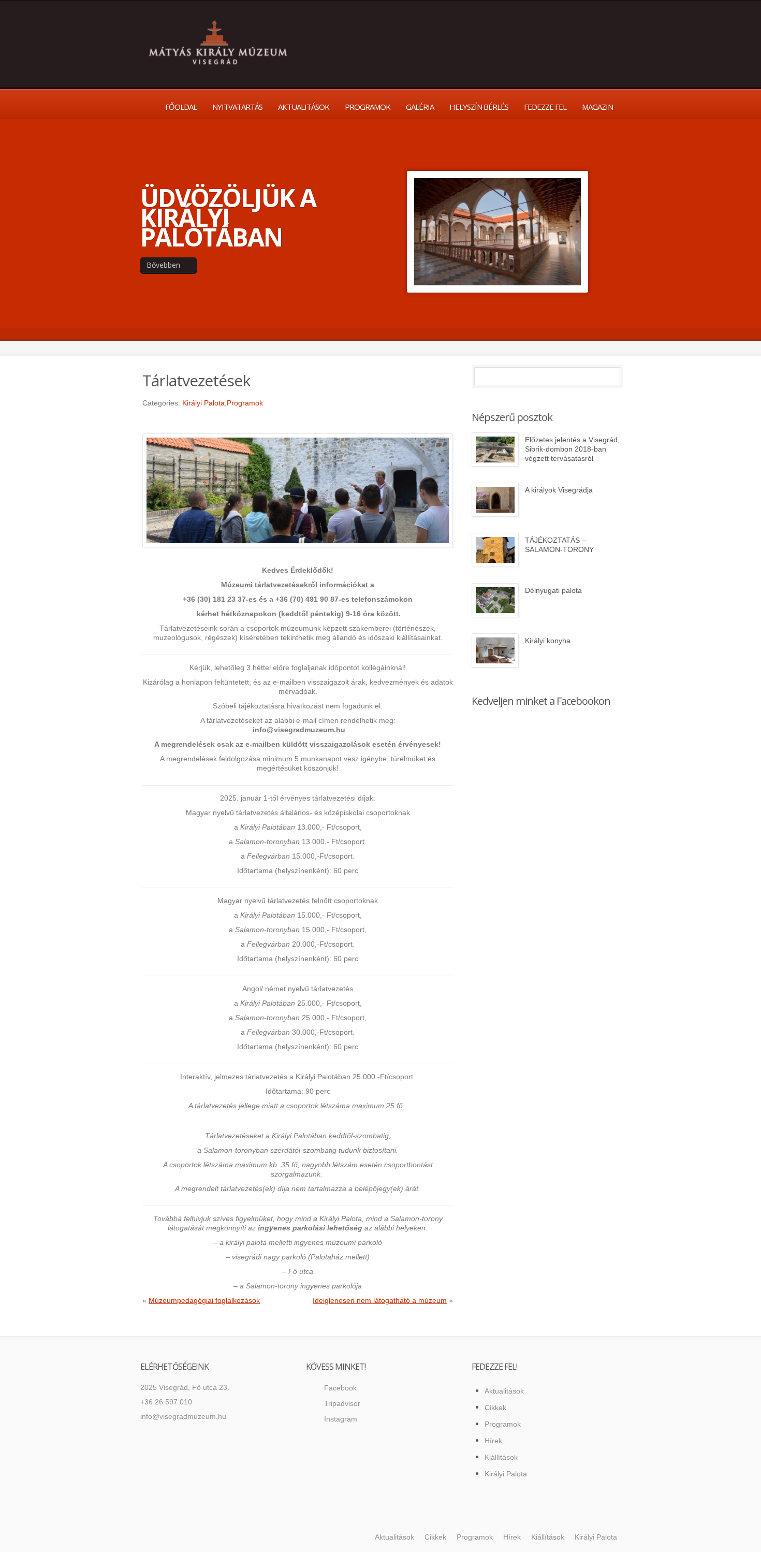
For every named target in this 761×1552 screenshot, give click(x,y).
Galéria (420, 106)
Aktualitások (303, 106)
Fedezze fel (545, 106)
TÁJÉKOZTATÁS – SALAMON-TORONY (559, 545)
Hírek (493, 1441)
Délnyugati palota (553, 590)
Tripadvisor (342, 1403)
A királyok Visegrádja (559, 490)
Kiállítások (501, 1457)
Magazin (597, 106)
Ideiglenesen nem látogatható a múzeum (380, 1300)
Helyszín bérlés (478, 106)
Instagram (340, 1419)
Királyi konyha (547, 640)
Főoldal (181, 106)
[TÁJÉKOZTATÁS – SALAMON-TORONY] (495, 550)
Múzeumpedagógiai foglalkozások (204, 1300)
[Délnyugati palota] (495, 600)
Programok (367, 106)
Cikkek (495, 1407)
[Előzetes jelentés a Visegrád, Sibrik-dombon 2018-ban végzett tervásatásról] (495, 449)
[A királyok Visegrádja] (495, 500)
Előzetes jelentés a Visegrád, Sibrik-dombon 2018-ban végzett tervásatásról (572, 449)
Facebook (340, 1388)
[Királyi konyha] (495, 650)
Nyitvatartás (237, 106)
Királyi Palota (203, 403)
